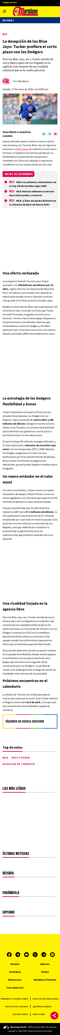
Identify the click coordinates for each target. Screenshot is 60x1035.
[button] (54, 1016)
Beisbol (8, 20)
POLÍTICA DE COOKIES (16, 1006)
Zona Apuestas (15, 987)
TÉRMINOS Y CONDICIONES (14, 999)
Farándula (15, 971)
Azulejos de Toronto (19, 764)
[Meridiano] (25, 11)
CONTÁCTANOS (20, 1014)
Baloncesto (15, 979)
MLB (5, 34)
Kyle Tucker (22, 149)
